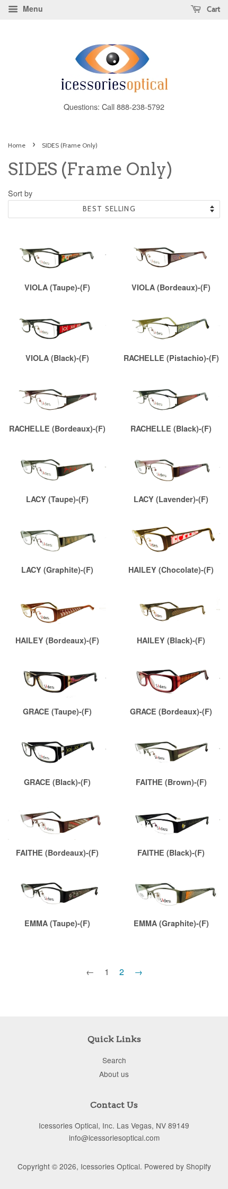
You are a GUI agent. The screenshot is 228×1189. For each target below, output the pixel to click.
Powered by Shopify (177, 1166)
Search (114, 1060)
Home (16, 145)
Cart (212, 9)
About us (114, 1074)
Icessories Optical (110, 1166)
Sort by (20, 193)
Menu (32, 8)
